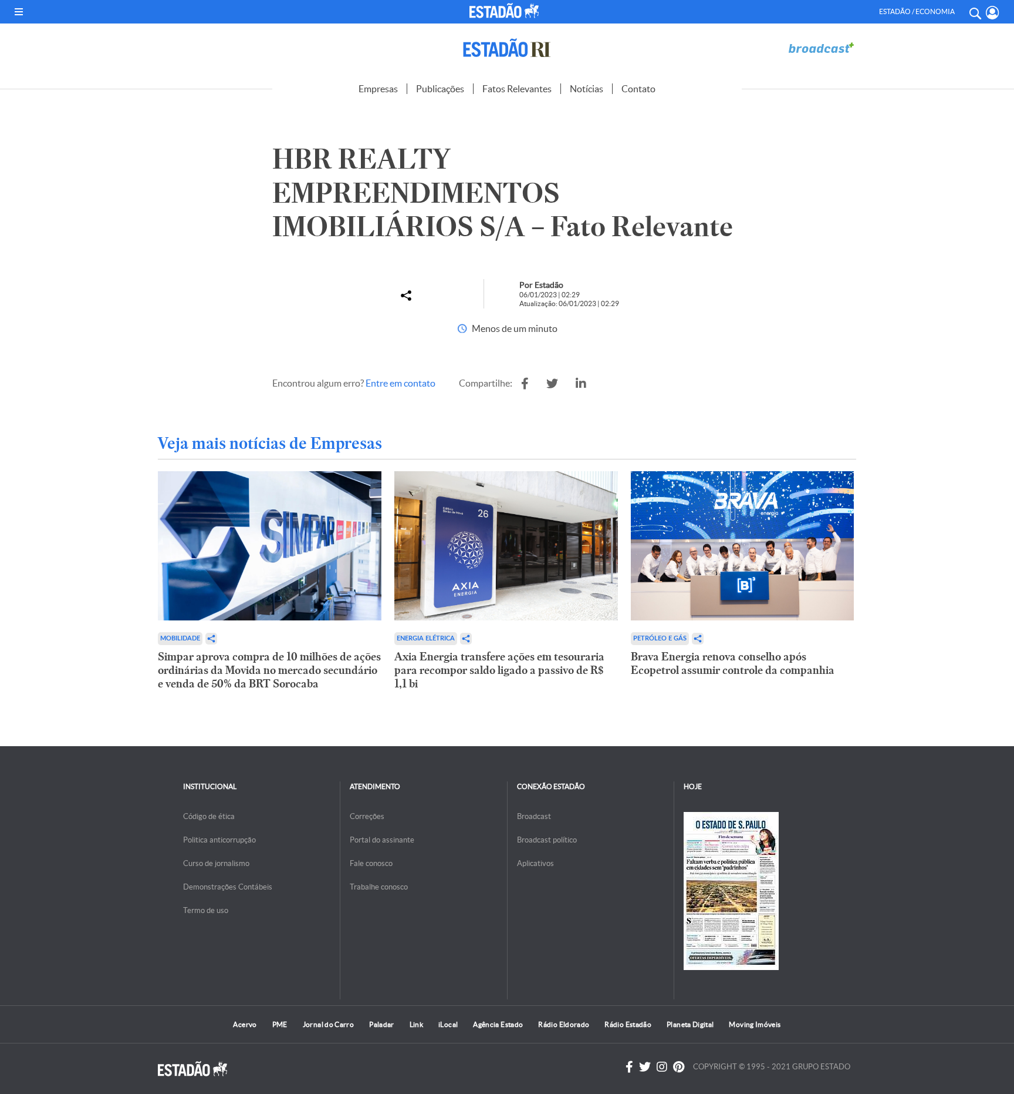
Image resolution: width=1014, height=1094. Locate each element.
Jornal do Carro (328, 1024)
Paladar (381, 1024)
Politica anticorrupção (219, 839)
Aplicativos (535, 863)
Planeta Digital (690, 1024)
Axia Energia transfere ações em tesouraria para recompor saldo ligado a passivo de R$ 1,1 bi (499, 670)
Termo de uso (205, 910)
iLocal (448, 1024)
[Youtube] (678, 1067)
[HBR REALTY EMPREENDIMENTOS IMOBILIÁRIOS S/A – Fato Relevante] (525, 384)
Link (416, 1024)
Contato (638, 88)
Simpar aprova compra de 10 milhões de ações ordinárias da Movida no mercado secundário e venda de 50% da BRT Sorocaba (269, 670)
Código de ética (209, 816)
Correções (367, 816)
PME (280, 1024)
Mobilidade (180, 638)
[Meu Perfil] (992, 12)
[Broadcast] (821, 48)
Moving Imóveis (754, 1024)
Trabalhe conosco (379, 886)
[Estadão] (506, 10)
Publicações (440, 88)
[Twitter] (645, 1067)
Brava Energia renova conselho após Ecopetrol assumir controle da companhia (732, 663)
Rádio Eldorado (563, 1024)
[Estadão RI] (507, 48)
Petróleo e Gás (660, 638)
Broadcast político (547, 839)
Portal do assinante (382, 839)
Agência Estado (498, 1024)
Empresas (378, 88)
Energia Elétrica (426, 638)
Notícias (586, 88)
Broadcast (534, 816)
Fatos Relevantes (517, 88)
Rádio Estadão (627, 1024)
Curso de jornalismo (216, 863)
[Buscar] (974, 12)
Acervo (244, 1024)
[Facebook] (629, 1067)
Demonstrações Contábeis (227, 886)
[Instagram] (662, 1067)
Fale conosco (371, 863)
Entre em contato (400, 383)
